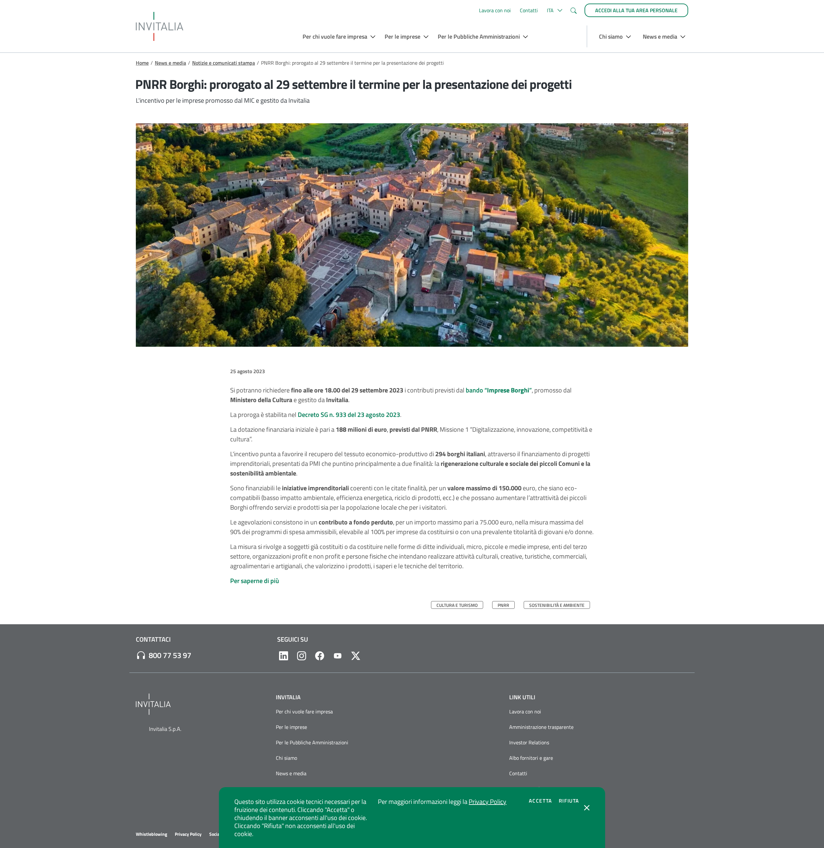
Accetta (540, 800)
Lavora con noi (495, 10)
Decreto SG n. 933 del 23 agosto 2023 (349, 414)
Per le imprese (291, 727)
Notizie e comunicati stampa (223, 63)
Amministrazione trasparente (541, 727)
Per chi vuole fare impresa (304, 711)
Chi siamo (286, 758)
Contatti (529, 10)
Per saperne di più (254, 581)
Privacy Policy (487, 801)
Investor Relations (529, 742)
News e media (170, 63)
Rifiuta (569, 800)
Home (142, 63)
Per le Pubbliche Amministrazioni (312, 742)
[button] (553, 10)
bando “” (499, 390)
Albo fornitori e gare (531, 758)
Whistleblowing (151, 834)
